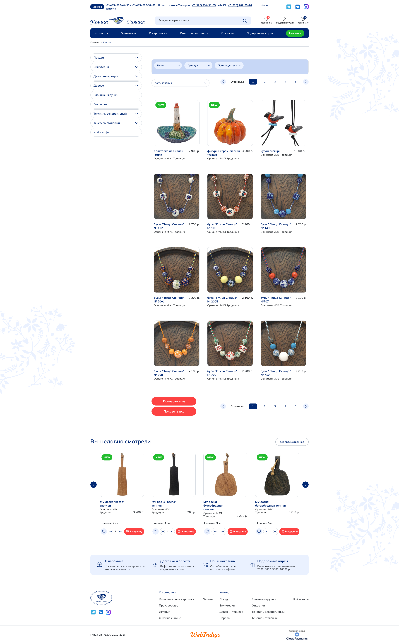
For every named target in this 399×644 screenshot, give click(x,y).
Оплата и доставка (193, 33)
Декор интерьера (106, 76)
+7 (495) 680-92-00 (144, 5)
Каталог (100, 33)
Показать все (173, 411)
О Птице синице (170, 618)
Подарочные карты (260, 33)
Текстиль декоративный (110, 113)
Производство (168, 605)
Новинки (295, 33)
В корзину (136, 531)
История (164, 611)
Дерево (99, 85)
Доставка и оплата (175, 561)
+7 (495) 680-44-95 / (118, 5)
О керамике (157, 33)
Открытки (100, 104)
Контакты (227, 33)
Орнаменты (129, 33)
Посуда (99, 57)
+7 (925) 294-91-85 (204, 5)
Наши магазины (223, 561)
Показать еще (174, 401)
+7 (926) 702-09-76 (240, 5)
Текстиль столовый (107, 123)
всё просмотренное (292, 441)
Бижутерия (101, 67)
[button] (305, 484)
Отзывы (208, 599)
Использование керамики (176, 599)
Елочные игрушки (106, 95)
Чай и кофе (101, 132)
